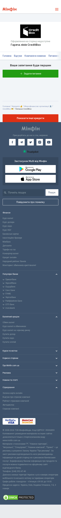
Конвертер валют (11, 253)
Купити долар (9, 334)
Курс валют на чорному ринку (16, 330)
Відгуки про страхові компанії (16, 397)
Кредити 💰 (17, 106)
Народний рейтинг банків (14, 261)
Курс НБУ (7, 230)
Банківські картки (11, 234)
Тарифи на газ (9, 249)
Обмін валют (8, 322)
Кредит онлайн (10, 257)
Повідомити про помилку (30, 202)
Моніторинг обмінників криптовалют (19, 265)
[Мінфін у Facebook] (12, 142)
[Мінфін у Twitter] (30, 142)
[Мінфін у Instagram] (39, 142)
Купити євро (8, 338)
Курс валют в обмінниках (14, 326)
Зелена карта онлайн (12, 393)
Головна (7, 56)
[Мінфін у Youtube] (49, 142)
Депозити (7, 246)
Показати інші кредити (30, 118)
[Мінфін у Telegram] (21, 142)
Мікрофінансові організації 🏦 (38, 106)
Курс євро (7, 226)
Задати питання (32, 73)
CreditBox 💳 (8, 109)
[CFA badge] (44, 421)
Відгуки (18, 56)
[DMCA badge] (30, 497)
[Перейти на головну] (9, 9)
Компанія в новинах (35, 56)
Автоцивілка (8, 405)
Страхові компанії (11, 409)
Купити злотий (9, 342)
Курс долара (8, 222)
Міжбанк (7, 242)
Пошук (51, 192)
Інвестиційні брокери (12, 238)
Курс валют (8, 218)
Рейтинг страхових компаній (16, 401)
